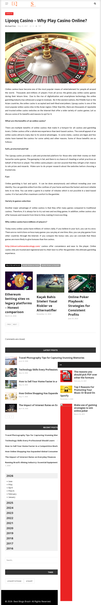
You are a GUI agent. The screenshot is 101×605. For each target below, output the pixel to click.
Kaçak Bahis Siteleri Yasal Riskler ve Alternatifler (47, 303)
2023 (9, 513)
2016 (9, 548)
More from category (50, 265)
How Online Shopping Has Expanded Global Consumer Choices (53, 393)
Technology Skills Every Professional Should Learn (47, 369)
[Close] (61, 365)
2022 (9, 518)
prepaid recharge (14, 581)
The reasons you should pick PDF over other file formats (85, 374)
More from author (31, 265)
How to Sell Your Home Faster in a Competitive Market (49, 381)
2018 (9, 538)
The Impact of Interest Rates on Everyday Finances (47, 405)
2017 (9, 543)
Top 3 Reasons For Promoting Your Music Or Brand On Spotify (77, 391)
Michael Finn (10, 26)
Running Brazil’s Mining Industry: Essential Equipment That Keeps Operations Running (47, 462)
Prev (9, 324)
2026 (9, 476)
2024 (9, 508)
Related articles (13, 265)
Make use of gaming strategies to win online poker (85, 408)
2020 (9, 528)
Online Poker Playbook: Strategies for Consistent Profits (79, 306)
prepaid (29, 581)
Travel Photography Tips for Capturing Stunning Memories (51, 357)
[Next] (12, 416)
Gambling (9, 13)
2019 (9, 533)
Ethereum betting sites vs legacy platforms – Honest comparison (18, 303)
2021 (9, 523)
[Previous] (7, 416)
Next (15, 324)
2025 (9, 503)
